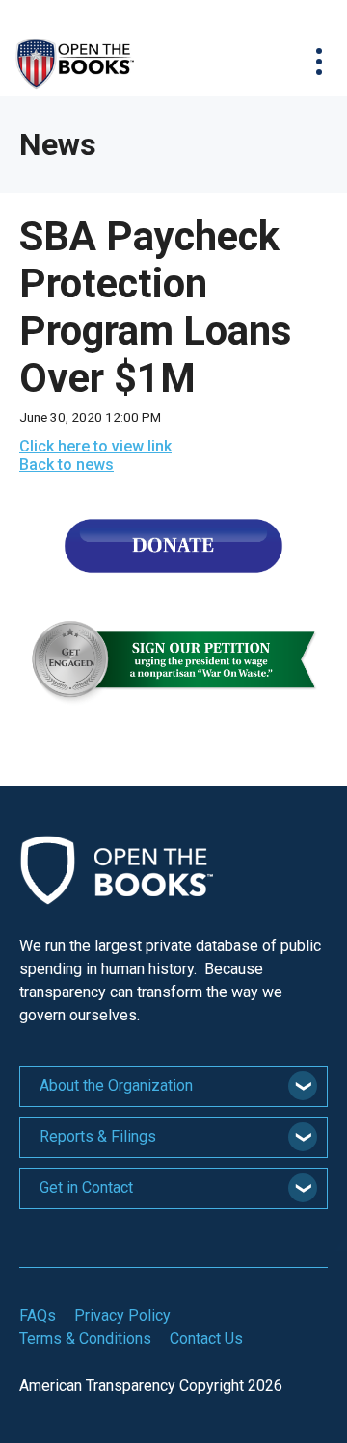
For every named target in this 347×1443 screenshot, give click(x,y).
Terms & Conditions (85, 1338)
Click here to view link (95, 446)
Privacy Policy (122, 1315)
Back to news (66, 464)
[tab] (173, 1086)
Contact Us (206, 1338)
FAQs (37, 1315)
